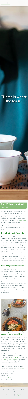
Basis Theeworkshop (16, 357)
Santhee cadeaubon (20, 368)
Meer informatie (10, 395)
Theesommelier (22, 220)
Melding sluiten (18, 395)
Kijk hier (10, 377)
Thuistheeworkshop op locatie (10, 359)
